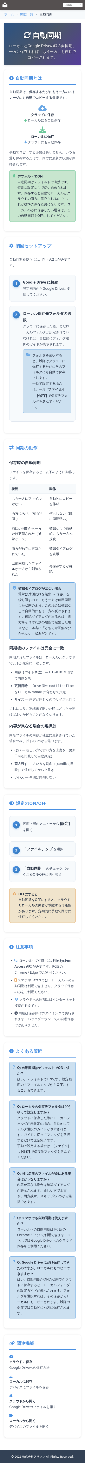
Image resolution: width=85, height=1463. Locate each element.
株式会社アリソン (33, 1456)
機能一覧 (26, 14)
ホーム (9, 14)
